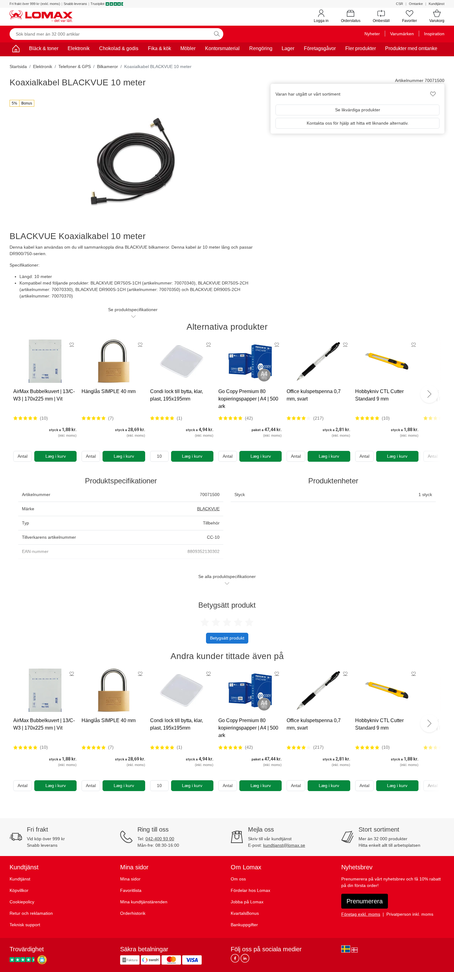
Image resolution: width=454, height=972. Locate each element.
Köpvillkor (19, 890)
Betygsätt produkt (227, 638)
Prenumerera (365, 901)
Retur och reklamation (31, 913)
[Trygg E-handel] (42, 960)
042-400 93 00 (159, 838)
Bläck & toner (43, 48)
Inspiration (434, 33)
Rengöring (260, 48)
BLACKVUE (208, 508)
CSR (399, 4)
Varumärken (402, 33)
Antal (22, 456)
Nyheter (372, 33)
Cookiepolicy (22, 901)
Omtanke (416, 4)
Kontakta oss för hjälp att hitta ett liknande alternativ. (358, 123)
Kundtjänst (436, 4)
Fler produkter (360, 48)
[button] (22, 103)
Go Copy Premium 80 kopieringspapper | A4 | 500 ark (248, 399)
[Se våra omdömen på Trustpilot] (23, 960)
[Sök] (217, 34)
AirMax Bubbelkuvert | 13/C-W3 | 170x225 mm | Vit (44, 395)
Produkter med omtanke (411, 48)
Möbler (187, 48)
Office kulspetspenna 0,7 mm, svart (314, 395)
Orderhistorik (132, 913)
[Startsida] (15, 49)
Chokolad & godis (118, 48)
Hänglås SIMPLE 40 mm (109, 391)
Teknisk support (25, 924)
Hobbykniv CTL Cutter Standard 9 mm (379, 395)
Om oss (238, 878)
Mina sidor (130, 878)
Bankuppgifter (244, 924)
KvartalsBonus (245, 913)
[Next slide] (429, 394)
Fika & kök (159, 48)
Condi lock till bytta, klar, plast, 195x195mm (176, 395)
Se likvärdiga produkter (357, 109)
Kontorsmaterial (222, 48)
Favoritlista (130, 890)
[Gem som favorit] (72, 344)
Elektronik (79, 48)
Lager (288, 48)
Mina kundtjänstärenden (143, 901)
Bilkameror (107, 66)
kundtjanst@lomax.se (284, 845)
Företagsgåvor (320, 48)
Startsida (18, 66)
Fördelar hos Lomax (250, 890)
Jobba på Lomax (247, 901)
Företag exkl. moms (360, 914)
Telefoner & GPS (74, 66)
